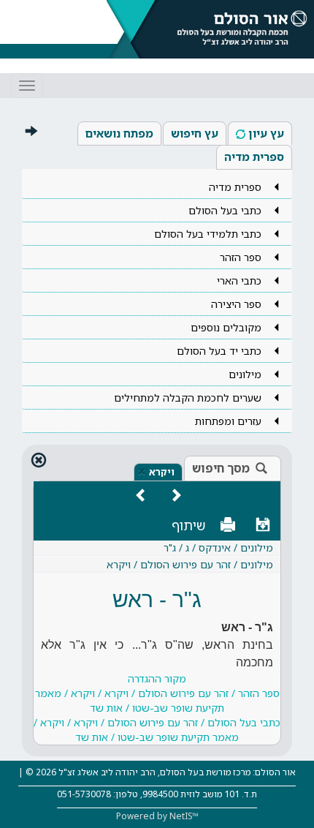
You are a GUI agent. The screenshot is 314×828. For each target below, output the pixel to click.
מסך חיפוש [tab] (221, 468)
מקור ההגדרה (157, 707)
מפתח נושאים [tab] (119, 133)
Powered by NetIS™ (157, 816)
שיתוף (189, 525)
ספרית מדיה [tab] (254, 156)
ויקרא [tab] (162, 471)
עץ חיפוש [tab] (194, 133)
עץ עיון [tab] (266, 133)
